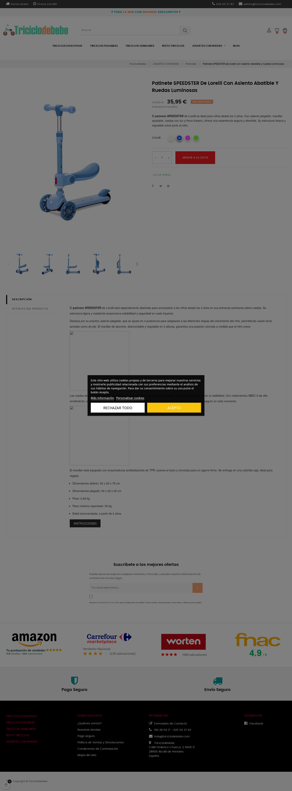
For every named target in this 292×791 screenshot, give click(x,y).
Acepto (174, 407)
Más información (102, 398)
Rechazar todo (117, 407)
